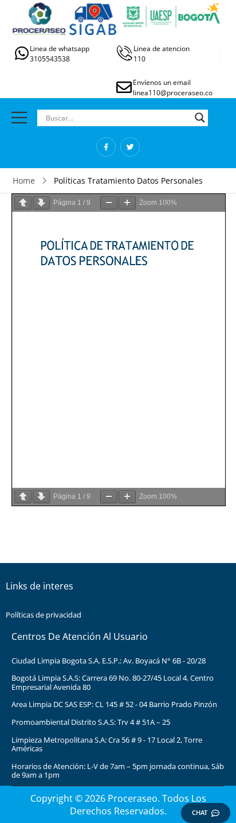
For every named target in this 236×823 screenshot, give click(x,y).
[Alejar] (108, 202)
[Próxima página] (41, 202)
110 (139, 59)
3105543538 (50, 59)
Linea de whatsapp (59, 48)
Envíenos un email (162, 82)
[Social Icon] (106, 147)
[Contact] (22, 53)
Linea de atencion (161, 48)
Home (24, 180)
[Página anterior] (23, 202)
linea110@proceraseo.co (173, 93)
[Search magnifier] (200, 118)
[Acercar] (127, 202)
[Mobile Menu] (19, 117)
